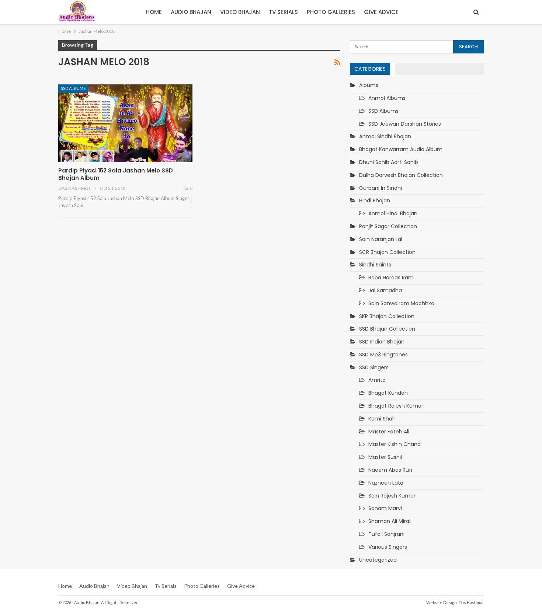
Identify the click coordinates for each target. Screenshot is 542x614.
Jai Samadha (385, 290)
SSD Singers (374, 367)
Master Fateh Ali (388, 431)
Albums (368, 85)
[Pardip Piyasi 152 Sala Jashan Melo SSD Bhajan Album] (125, 123)
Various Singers (387, 547)
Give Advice (381, 12)
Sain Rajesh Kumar (392, 495)
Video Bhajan (240, 12)
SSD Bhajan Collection (387, 328)
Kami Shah (382, 418)
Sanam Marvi (385, 508)
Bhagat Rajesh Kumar (395, 405)
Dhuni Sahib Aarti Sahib (388, 162)
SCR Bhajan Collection (387, 252)
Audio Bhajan (191, 12)
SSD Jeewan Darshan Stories (404, 124)
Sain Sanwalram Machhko (401, 303)
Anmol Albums (387, 98)
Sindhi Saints (375, 264)
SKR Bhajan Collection (386, 316)
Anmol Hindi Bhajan (392, 213)
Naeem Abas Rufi (390, 470)
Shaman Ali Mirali (389, 521)
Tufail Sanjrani (386, 534)
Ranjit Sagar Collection (388, 226)
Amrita (377, 380)
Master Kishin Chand (394, 444)
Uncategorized (378, 560)
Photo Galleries (331, 12)
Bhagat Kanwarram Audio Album (400, 149)
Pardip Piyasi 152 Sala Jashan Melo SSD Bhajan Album (115, 174)
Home (154, 12)
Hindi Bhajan (374, 200)
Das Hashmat (471, 602)
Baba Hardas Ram (391, 277)
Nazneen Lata (385, 482)
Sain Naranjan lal (380, 239)
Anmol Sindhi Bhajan (385, 136)
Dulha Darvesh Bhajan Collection (401, 175)
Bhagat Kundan (388, 393)
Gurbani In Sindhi (380, 188)
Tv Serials (283, 12)
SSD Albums (73, 88)
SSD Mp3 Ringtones (383, 354)
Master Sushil (385, 457)
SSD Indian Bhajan (381, 341)
